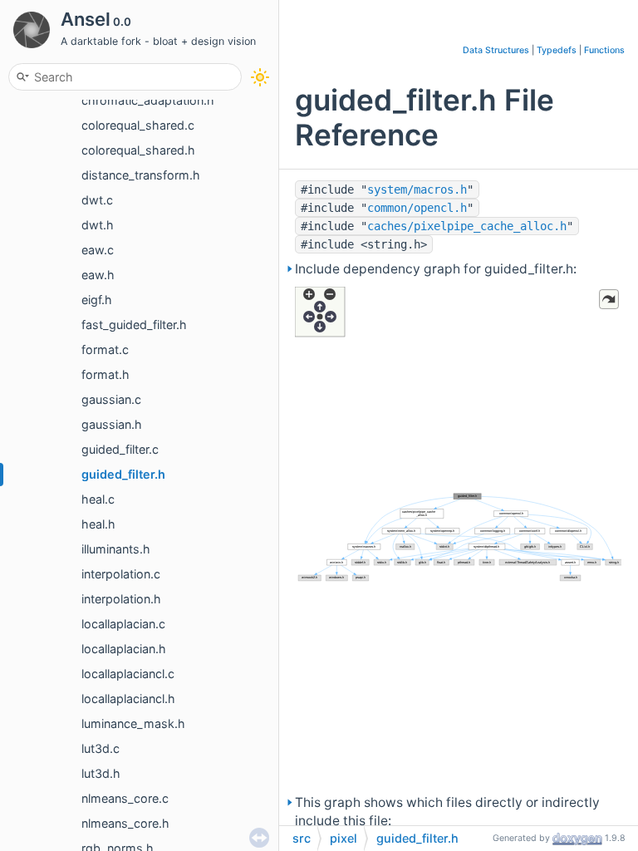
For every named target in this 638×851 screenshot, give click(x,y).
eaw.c (97, 250)
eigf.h (96, 300)
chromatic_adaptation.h (147, 100)
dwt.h (97, 225)
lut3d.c (100, 748)
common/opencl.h (417, 207)
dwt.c (97, 200)
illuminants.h (115, 549)
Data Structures (496, 50)
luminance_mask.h (133, 723)
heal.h (98, 524)
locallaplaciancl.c (127, 674)
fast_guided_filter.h (134, 324)
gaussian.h (111, 424)
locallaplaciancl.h (128, 698)
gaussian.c (111, 399)
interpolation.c (120, 574)
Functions (604, 50)
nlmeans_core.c (125, 798)
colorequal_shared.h (138, 150)
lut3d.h (100, 773)
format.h (105, 374)
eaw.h (98, 275)
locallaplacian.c (123, 624)
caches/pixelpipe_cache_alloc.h (467, 226)
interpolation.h (121, 599)
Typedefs (557, 50)
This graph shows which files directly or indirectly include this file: (447, 811)
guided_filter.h (123, 474)
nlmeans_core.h (125, 823)
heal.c (98, 499)
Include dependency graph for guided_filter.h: (436, 269)
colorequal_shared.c (137, 125)
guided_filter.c (120, 449)
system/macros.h (417, 189)
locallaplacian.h (123, 649)
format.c (105, 349)
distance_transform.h (140, 175)
